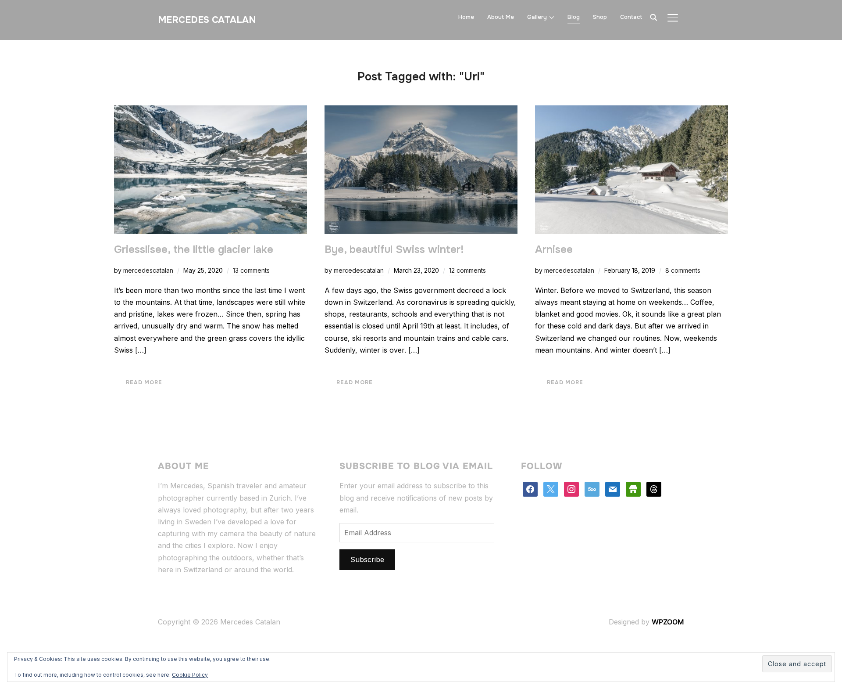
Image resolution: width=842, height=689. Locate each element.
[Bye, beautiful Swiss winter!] (421, 111)
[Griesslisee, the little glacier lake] (210, 111)
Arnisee (554, 249)
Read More (144, 382)
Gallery (537, 17)
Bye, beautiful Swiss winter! (394, 249)
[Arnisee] (631, 111)
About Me (500, 17)
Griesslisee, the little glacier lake (193, 249)
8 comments (682, 270)
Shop (600, 17)
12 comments (467, 270)
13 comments (251, 270)
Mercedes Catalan (207, 19)
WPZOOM (668, 621)
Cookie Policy (190, 674)
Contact (631, 17)
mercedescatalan (148, 270)
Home (466, 17)
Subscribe (367, 559)
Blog (573, 17)
